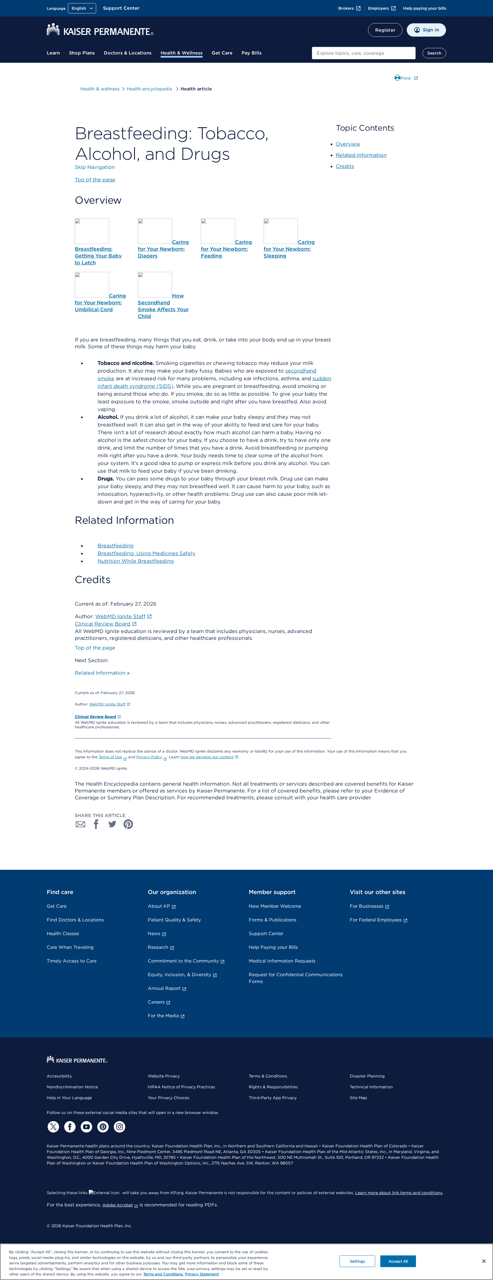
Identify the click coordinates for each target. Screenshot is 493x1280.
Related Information (100, 673)
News (154, 933)
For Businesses (366, 906)
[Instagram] (118, 1127)
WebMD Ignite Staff (107, 704)
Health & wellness (100, 89)
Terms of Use (110, 757)
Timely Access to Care (71, 961)
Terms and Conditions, (163, 1274)
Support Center (121, 8)
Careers (156, 1002)
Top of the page (95, 648)
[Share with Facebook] (96, 824)
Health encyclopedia (150, 89)
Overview (348, 144)
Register (385, 30)
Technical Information (371, 1087)
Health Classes (63, 933)
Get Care (222, 53)
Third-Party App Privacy (273, 1097)
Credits (345, 166)
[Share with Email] (80, 824)
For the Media (163, 1015)
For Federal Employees (376, 920)
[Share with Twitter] (112, 824)
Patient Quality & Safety (174, 920)
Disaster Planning (367, 1076)
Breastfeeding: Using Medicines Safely (146, 553)
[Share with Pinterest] (128, 824)
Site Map (358, 1097)
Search (434, 53)
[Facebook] (69, 1127)
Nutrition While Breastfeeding (136, 561)
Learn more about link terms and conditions (399, 1192)
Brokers (346, 8)
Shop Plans (82, 53)
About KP (159, 906)
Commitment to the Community (183, 961)
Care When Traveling (70, 947)
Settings (357, 1261)
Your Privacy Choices (168, 1097)
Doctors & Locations (127, 53)
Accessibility (59, 1076)
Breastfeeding (116, 546)
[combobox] (364, 53)
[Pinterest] (102, 1127)
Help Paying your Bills (273, 947)
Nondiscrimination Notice (72, 1087)
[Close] (484, 1261)
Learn (53, 53)
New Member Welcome (275, 906)
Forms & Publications (272, 920)
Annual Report (164, 988)
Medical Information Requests (282, 961)
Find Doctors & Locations (75, 920)
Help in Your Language (69, 1097)
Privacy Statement (202, 1274)
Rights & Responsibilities (273, 1087)
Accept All (398, 1261)
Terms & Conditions (268, 1076)
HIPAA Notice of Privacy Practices (181, 1087)
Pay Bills (252, 53)
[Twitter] (52, 1127)
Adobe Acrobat (117, 1205)
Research (158, 947)
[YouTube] (85, 1127)
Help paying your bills (424, 8)
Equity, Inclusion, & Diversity (179, 974)
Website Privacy (164, 1076)
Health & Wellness (182, 53)
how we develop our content (207, 757)
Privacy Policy (149, 757)
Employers (378, 8)
